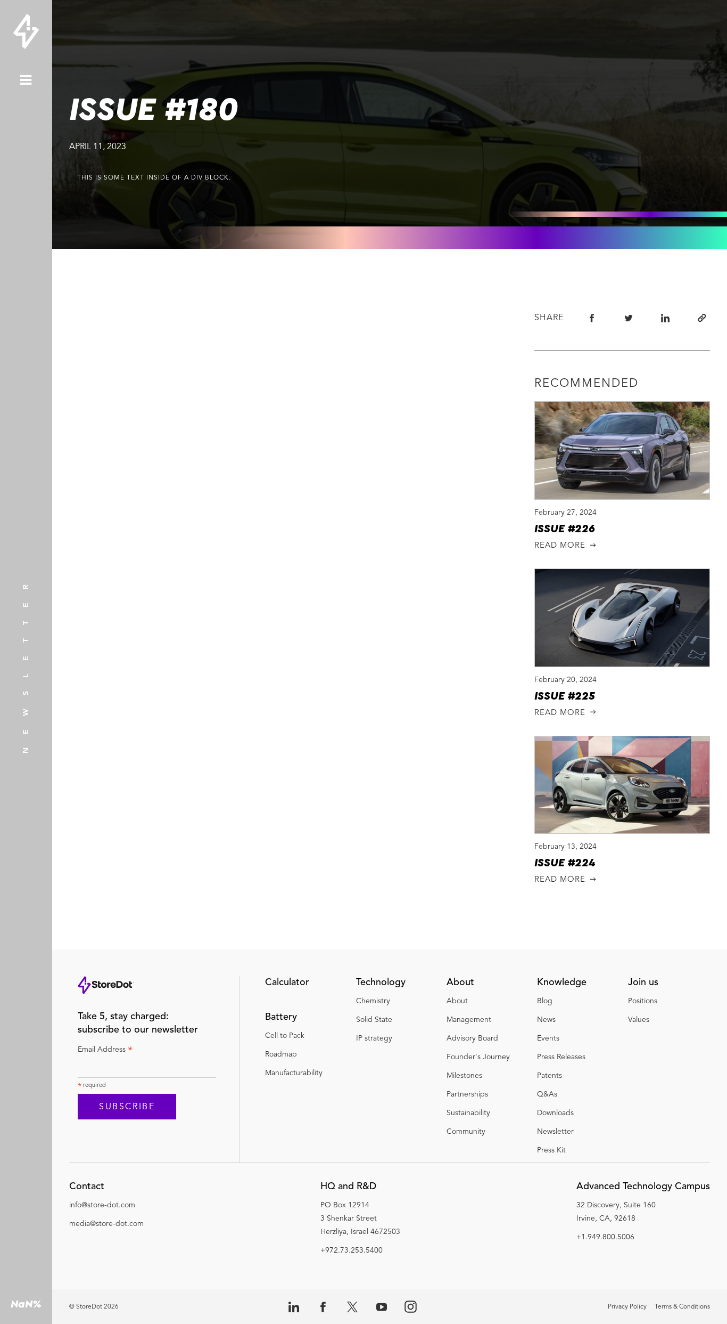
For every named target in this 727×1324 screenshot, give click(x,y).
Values (638, 1020)
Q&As (547, 1094)
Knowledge (561, 982)
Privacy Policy (627, 1307)
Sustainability (468, 1113)
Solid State (374, 1020)
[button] (106, 1189)
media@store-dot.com (106, 1224)
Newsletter (555, 1131)
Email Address (105, 1051)
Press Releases (561, 1057)
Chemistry (373, 1001)
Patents (549, 1075)
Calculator (287, 982)
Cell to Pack (284, 1035)
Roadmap (281, 1054)
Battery (281, 1017)
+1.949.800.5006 (605, 1237)
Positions (642, 1001)
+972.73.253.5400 (351, 1250)
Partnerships (468, 1094)
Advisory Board (472, 1038)
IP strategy (374, 1038)
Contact (86, 1186)
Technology (381, 982)
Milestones (464, 1075)
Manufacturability (294, 1073)
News (546, 1020)
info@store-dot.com (102, 1205)
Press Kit (551, 1150)
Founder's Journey (478, 1057)
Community (466, 1131)
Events (548, 1038)
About (460, 982)
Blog (544, 1001)
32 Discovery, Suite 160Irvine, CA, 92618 (616, 1211)
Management (469, 1020)
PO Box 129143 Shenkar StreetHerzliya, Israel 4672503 (360, 1218)
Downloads (555, 1113)
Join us (643, 982)
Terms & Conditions (682, 1307)
